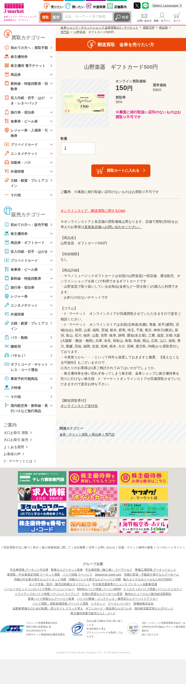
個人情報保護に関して (56, 547)
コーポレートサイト (169, 547)
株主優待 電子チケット (28, 66)
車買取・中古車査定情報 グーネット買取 (33, 574)
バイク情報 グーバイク (77, 574)
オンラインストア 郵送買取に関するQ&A (93, 211)
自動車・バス (21, 162)
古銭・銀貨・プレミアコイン (29, 183)
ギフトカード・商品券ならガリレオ (108, 608)
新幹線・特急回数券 (26, 278)
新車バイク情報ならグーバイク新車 (51, 598)
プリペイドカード (24, 144)
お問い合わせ (144, 20)
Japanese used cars (108, 574)
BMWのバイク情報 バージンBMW (99, 589)
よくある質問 (14, 447)
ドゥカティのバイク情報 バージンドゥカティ (152, 589)
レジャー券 (19, 296)
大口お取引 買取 (16, 433)
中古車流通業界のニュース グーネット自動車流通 (125, 584)
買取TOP (149, 27)
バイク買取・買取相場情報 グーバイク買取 (60, 603)
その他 (16, 195)
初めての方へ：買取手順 (29, 48)
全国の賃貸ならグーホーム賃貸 (102, 594)
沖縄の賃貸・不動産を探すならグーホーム (151, 574)
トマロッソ (98, 603)
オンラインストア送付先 (79, 406)
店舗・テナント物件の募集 (135, 547)
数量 (64, 138)
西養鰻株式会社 (143, 603)
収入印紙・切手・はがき (29, 251)
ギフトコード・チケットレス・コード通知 (29, 367)
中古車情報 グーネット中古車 (29, 569)
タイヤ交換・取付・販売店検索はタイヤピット (59, 584)
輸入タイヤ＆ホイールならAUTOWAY (147, 579)
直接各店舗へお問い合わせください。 (113, 227)
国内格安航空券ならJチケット (154, 608)
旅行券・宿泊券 (22, 112)
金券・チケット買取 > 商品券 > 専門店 (87, 434)
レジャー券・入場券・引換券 (29, 132)
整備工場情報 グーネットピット (155, 569)
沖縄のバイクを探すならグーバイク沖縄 (95, 579)
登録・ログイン (162, 20)
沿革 (91, 547)
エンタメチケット (24, 153)
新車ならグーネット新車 (67, 569)
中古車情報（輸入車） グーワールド (108, 569)
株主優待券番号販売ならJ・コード (93, 613)
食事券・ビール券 (24, 121)
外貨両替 (99, 7)
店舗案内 (120, 7)
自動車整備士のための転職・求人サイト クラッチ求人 (48, 608)
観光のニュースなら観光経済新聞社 (148, 594)
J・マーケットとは (18, 461)
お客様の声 (12, 454)
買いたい (78, 7)
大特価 (16, 388)
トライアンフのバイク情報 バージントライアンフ (47, 594)
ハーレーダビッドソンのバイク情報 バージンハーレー (39, 589)
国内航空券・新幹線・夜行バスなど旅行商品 (29, 408)
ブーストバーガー (119, 603)
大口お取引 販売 (16, 440)
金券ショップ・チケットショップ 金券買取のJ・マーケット (99, 27)
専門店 (65, 32)
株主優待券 (19, 57)
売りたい (57, 7)
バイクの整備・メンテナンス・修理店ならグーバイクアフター (117, 598)
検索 (125, 17)
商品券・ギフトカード (28, 242)
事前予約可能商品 (24, 379)
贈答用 (16, 346)
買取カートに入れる (123, 170)
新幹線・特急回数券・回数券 (29, 86)
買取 (45, 17)
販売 (56, 17)
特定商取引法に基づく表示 (21, 547)
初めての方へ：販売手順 (29, 224)
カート (177, 20)
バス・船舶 (19, 337)
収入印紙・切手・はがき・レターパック (28, 100)
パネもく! (18, 355)
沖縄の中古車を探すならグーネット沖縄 (40, 579)
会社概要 (79, 547)
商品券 (16, 75)
